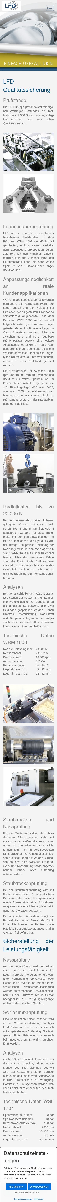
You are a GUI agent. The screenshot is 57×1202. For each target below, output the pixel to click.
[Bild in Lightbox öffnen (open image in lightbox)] (28, 152)
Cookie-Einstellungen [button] (28, 1192)
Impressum (38, 1199)
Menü (49, 8)
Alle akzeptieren (39, 1186)
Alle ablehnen (16, 1186)
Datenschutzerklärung (22, 1199)
